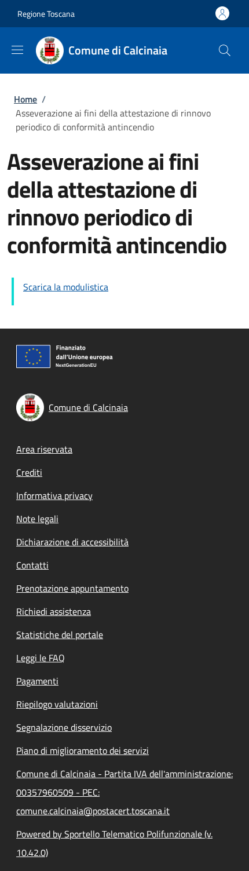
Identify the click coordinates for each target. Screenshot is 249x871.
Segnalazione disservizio (64, 727)
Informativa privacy (54, 495)
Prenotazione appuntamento (72, 588)
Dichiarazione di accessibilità (72, 542)
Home (25, 99)
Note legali (37, 519)
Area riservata (44, 449)
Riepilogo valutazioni (57, 704)
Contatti (32, 565)
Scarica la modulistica (65, 287)
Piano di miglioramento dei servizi (82, 750)
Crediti (29, 472)
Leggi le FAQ (40, 658)
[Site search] (225, 50)
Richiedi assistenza (53, 611)
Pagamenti (37, 681)
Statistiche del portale (59, 635)
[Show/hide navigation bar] (17, 49)
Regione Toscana (46, 14)
